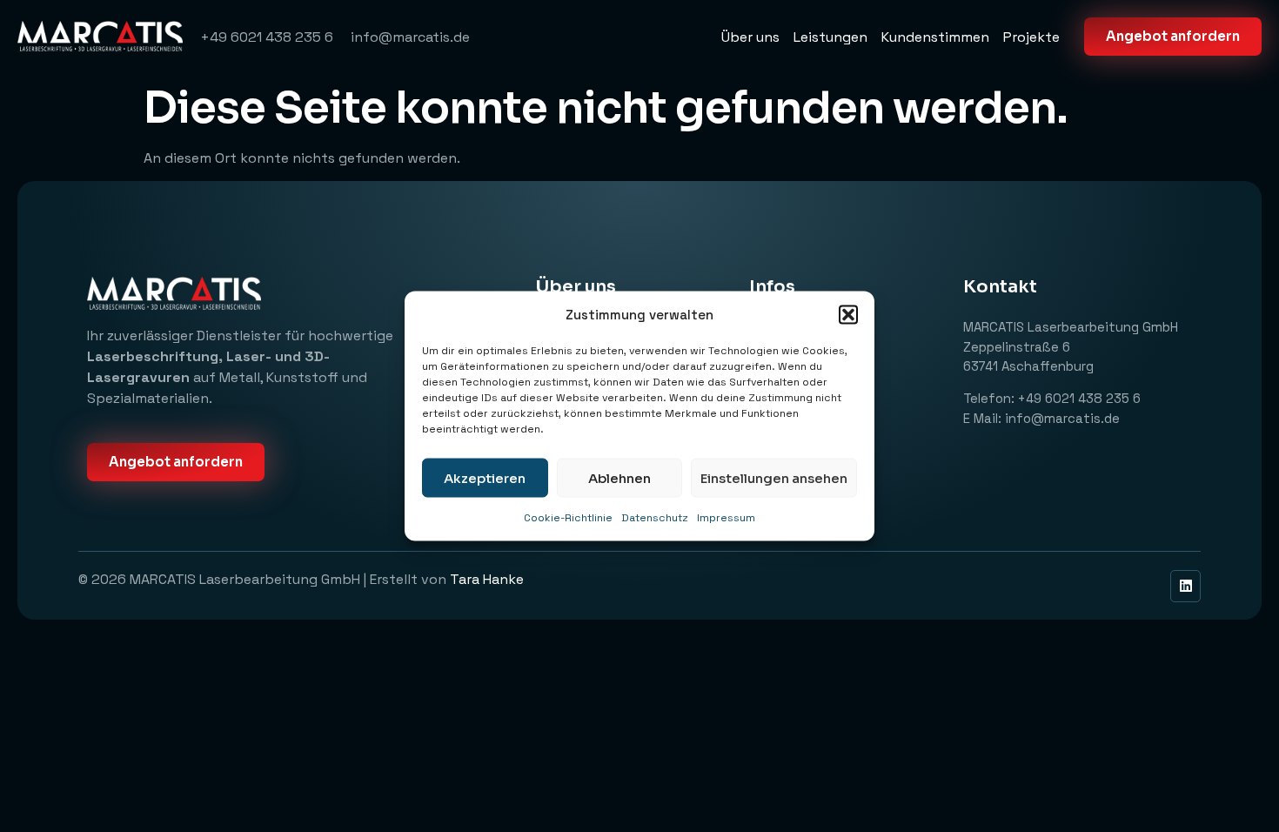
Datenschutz (654, 518)
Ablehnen (619, 477)
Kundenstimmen (935, 37)
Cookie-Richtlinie (568, 518)
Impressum (726, 518)
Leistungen (830, 37)
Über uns (750, 37)
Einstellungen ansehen (773, 477)
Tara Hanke (488, 579)
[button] (848, 315)
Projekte (1031, 37)
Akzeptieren (485, 477)
